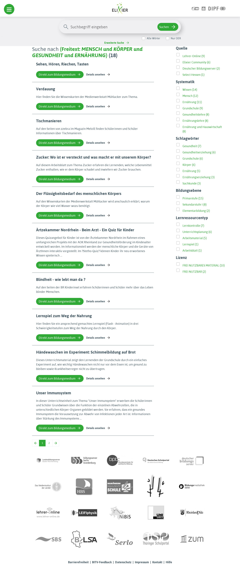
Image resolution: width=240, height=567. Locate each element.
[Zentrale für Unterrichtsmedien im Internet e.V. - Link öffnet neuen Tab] (192, 539)
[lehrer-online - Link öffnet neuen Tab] (48, 513)
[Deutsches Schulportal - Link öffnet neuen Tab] (156, 460)
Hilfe (169, 562)
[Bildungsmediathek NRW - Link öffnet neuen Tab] (192, 487)
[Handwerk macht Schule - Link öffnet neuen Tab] (120, 487)
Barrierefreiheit (78, 562)
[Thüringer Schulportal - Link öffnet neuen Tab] (156, 539)
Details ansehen (95, 74)
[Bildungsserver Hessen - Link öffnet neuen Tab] (156, 487)
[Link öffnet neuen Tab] (217, 8)
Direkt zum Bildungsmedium (57, 74)
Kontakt (157, 562)
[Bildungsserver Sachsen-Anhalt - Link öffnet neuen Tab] (84, 539)
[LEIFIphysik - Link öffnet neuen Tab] (84, 513)
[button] (9, 9)
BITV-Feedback (102, 562)
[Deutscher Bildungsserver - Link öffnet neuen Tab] (192, 460)
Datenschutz (123, 562)
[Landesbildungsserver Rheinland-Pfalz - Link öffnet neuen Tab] (192, 513)
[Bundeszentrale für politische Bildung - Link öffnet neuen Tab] (120, 460)
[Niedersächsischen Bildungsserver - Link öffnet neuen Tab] (120, 513)
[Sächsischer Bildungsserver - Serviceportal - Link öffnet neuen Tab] (48, 539)
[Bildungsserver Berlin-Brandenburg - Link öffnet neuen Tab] (84, 460)
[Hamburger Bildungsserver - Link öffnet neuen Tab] (84, 487)
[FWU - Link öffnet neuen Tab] (48, 487)
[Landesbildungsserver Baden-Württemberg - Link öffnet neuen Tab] (48, 460)
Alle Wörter (153, 38)
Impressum (142, 562)
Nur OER (176, 38)
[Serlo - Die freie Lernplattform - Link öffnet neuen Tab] (120, 539)
